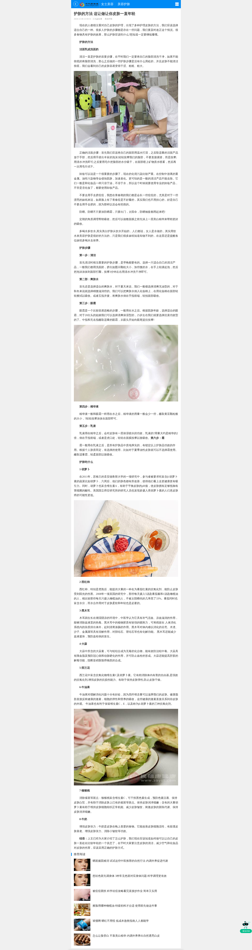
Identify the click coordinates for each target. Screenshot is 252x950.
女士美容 (107, 4)
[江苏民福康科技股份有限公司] (89, 4)
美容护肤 (124, 4)
